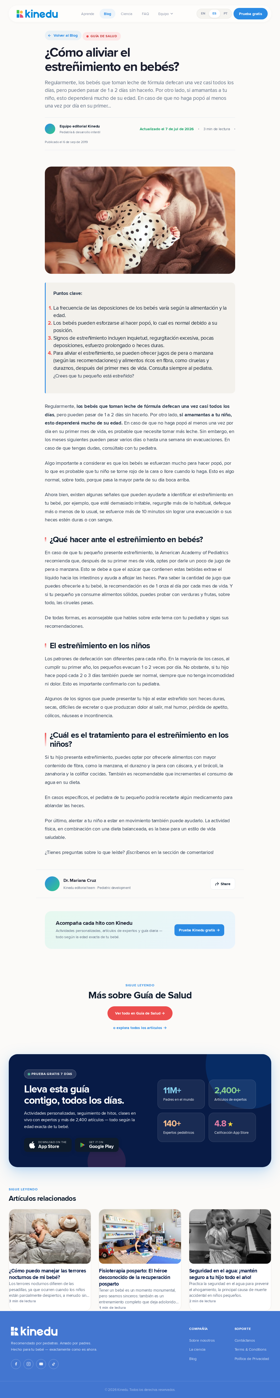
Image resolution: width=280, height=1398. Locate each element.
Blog (107, 13)
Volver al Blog (66, 35)
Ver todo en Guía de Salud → (140, 1013)
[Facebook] (16, 1364)
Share (226, 884)
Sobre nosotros (202, 1340)
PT (226, 13)
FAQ (145, 13)
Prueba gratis (250, 13)
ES (214, 13)
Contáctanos (245, 1340)
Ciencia (126, 13)
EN (203, 13)
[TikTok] (54, 1364)
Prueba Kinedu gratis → (199, 930)
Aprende (87, 13)
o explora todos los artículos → (140, 1027)
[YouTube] (41, 1364)
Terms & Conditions (251, 1349)
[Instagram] (28, 1364)
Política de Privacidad (252, 1358)
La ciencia (197, 1349)
